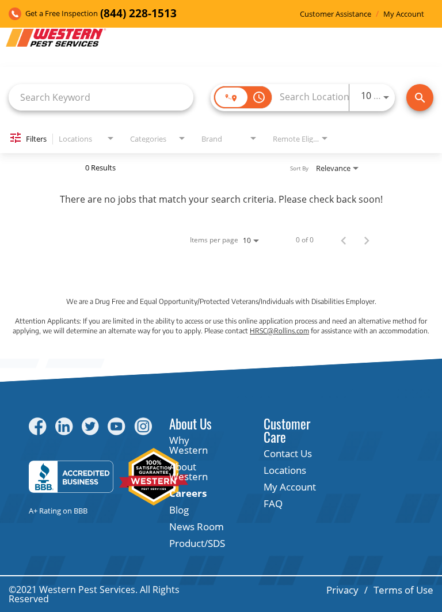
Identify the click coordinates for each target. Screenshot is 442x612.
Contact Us (288, 453)
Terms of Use (403, 589)
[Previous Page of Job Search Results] (343, 240)
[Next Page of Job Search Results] (366, 240)
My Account (403, 14)
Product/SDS (197, 543)
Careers (188, 493)
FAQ (273, 503)
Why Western (188, 445)
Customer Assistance (335, 14)
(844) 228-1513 (138, 13)
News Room (196, 526)
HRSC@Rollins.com (279, 330)
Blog (179, 509)
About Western (188, 471)
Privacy (342, 589)
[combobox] (101, 97)
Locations (285, 470)
